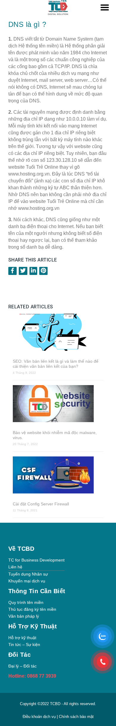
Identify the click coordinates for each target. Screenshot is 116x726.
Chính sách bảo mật (76, 716)
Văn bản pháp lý (23, 616)
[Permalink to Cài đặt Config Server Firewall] (58, 475)
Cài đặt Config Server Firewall (41, 504)
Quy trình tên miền (25, 602)
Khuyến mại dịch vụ (26, 581)
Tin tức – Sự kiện (24, 644)
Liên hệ (15, 567)
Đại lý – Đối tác (22, 666)
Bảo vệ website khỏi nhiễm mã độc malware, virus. (55, 435)
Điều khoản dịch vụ (40, 716)
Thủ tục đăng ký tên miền (32, 609)
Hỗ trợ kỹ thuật (22, 637)
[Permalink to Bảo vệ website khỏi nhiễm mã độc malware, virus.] (58, 404)
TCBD (55, 704)
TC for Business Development (36, 560)
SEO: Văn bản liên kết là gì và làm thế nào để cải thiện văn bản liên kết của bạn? (55, 364)
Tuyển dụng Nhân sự (28, 574)
